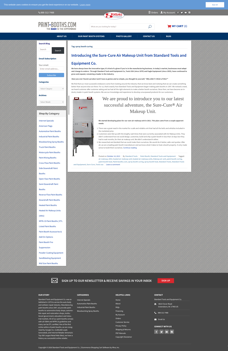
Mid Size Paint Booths (48, 263)
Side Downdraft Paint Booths (48, 171)
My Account (169, 12)
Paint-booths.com (120, 162)
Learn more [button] (85, 5)
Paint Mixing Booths (47, 157)
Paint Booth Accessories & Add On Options (50, 234)
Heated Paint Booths (48, 205)
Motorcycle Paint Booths (49, 152)
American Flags (45, 126)
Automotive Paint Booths (50, 131)
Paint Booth (145, 156)
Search (58, 50)
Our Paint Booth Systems (91, 36)
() (179, 26)
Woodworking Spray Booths (51, 141)
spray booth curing (136, 162)
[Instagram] (189, 13)
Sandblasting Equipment (50, 258)
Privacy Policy (121, 326)
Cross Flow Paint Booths (49, 163)
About (118, 303)
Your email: (44, 65)
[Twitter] (182, 13)
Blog (168, 36)
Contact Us (149, 36)
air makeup (103, 159)
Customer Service (122, 322)
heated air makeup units (142, 159)
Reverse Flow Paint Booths (50, 194)
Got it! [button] (215, 5)
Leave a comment (113, 164)
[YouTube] (185, 13)
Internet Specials (46, 120)
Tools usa (99, 164)
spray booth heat (151, 162)
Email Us (161, 319)
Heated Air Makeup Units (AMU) (50, 213)
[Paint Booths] (62, 26)
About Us (61, 36)
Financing (119, 311)
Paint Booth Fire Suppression (46, 245)
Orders (154, 12)
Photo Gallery (124, 36)
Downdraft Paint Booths (49, 200)
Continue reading (130, 148)
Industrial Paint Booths (49, 136)
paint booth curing (174, 159)
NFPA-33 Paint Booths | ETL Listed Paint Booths (51, 224)
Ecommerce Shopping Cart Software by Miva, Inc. (100, 347)
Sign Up (166, 280)
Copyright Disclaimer (124, 337)
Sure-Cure (91, 164)
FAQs (117, 307)
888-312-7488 (47, 12)
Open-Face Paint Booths (49, 178)
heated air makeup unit (122, 159)
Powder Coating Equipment (51, 252)
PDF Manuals (121, 333)
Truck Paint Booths (47, 147)
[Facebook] (178, 13)
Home (118, 300)
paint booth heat (105, 162)
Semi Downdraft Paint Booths (48, 187)
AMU (110, 159)
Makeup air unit (159, 159)
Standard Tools (131, 156)
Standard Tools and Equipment (163, 156)
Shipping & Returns (123, 329)
